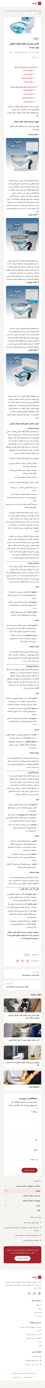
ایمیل (36, 1149)
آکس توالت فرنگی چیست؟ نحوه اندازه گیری (24, 1040)
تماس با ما (38, 1316)
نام (36, 1140)
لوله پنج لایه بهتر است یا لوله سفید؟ (26, 1235)
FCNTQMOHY (34, 1087)
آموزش (30, 11)
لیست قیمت (37, 1312)
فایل (38, 1210)
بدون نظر (34, 57)
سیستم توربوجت (28, 97)
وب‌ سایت (34, 1159)
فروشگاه (38, 1305)
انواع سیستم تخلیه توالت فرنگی (25, 67)
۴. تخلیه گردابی (28, 81)
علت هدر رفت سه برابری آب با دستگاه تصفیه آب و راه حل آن (22, 1228)
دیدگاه (34, 1111)
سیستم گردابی (29, 101)
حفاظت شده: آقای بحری (31, 1240)
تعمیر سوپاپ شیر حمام (31, 1222)
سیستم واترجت (28, 89)
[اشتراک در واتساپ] (23, 961)
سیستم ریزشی (29, 93)
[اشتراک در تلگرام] (28, 961)
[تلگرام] (34, 1293)
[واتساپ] (29, 1293)
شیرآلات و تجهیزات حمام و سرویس (28, 1186)
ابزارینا (36, 3)
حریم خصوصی (16, 1377)
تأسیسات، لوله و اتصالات (31, 1196)
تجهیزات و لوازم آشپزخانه (31, 1200)
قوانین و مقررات (28, 1377)
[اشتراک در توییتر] (18, 961)
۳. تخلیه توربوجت (27, 78)
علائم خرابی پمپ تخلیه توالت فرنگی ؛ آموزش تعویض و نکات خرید (23, 1016)
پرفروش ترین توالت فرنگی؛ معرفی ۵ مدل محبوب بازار (22, 1063)
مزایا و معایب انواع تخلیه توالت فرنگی (23, 86)
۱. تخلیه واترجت (28, 70)
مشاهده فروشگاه (22, 1258)
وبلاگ (35, 11)
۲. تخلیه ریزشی (28, 74)
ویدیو (38, 1205)
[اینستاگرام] (39, 1293)
